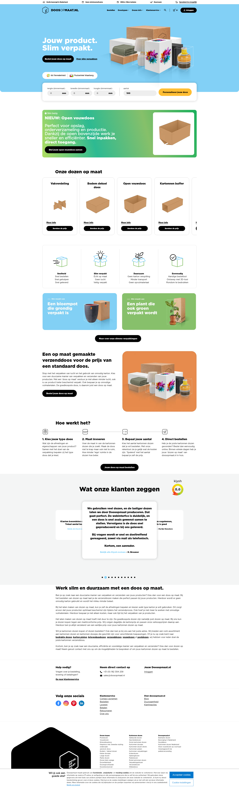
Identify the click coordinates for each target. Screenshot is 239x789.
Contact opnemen (108, 699)
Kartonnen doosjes (136, 744)
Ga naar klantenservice (67, 679)
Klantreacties (150, 705)
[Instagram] (66, 703)
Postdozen (104, 738)
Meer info (51, 222)
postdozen (143, 637)
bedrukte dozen (64, 637)
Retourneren (106, 711)
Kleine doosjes (105, 753)
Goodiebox (162, 742)
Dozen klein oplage (107, 760)
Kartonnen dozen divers (138, 747)
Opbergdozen (134, 755)
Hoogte (103, 88)
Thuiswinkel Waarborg (83, 75)
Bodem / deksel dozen (108, 751)
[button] (102, 577)
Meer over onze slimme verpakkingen (118, 338)
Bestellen (111, 10)
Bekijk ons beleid (73, 785)
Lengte (56, 88)
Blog (146, 699)
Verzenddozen (134, 764)
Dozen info (137, 10)
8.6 (179, 490)
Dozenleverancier (106, 767)
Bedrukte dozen (164, 738)
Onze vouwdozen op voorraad (169, 747)
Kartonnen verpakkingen (138, 751)
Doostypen (122, 10)
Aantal (126, 88)
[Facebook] (58, 703)
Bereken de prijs (60, 228)
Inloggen (189, 10)
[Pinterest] (74, 703)
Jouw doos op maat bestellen (119, 467)
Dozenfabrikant (105, 762)
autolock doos (105, 749)
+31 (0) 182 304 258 (113, 672)
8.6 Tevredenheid (57, 75)
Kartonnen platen (135, 749)
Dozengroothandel (107, 764)
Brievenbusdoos (106, 742)
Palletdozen (133, 758)
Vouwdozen (104, 740)
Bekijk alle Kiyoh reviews (77, 529)
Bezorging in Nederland (167, 740)
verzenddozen (114, 637)
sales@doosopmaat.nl (114, 676)
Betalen (103, 708)
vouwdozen (129, 637)
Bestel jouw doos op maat (58, 59)
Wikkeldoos (133, 767)
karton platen (80, 637)
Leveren (104, 705)
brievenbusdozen (97, 637)
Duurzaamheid (151, 702)
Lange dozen (104, 755)
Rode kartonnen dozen (137, 760)
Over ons (104, 714)
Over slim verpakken (86, 59)
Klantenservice (152, 10)
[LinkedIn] (81, 703)
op (65, 10)
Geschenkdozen (135, 740)
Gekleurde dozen (135, 738)
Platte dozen (104, 758)
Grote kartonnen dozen (137, 742)
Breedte (80, 88)
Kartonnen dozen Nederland (168, 744)
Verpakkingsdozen (136, 762)
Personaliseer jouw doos (175, 92)
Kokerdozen (133, 753)
